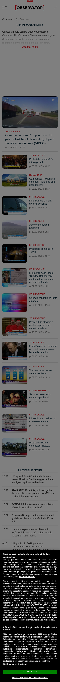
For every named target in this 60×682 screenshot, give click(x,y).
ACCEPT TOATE (30, 671)
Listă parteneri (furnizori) (15, 664)
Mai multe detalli (27, 576)
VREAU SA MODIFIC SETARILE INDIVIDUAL (30, 678)
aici (13, 605)
